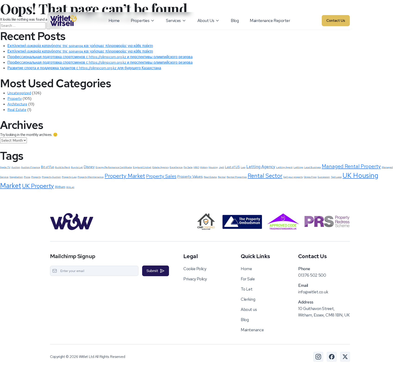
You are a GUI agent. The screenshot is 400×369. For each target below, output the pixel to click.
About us (249, 309)
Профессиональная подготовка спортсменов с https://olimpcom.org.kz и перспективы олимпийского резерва (100, 56)
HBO (196, 167)
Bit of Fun (47, 167)
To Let (246, 289)
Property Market (125, 175)
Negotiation (16, 176)
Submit (152, 270)
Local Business (312, 167)
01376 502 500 (312, 275)
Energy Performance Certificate (114, 167)
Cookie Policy (194, 268)
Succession (324, 176)
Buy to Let (77, 167)
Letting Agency (260, 166)
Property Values (190, 176)
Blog (235, 20)
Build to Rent (62, 167)
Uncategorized (19, 93)
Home (114, 20)
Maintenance (252, 329)
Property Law (69, 176)
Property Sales (161, 176)
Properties (140, 20)
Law (243, 167)
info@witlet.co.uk (313, 291)
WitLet (70, 187)
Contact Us (335, 20)
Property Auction (51, 176)
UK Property (38, 186)
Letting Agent (284, 167)
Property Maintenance (91, 176)
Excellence (176, 167)
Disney (89, 167)
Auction (15, 167)
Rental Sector (265, 176)
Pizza (27, 176)
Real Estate (16, 109)
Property (14, 98)
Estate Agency (160, 167)
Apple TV (5, 167)
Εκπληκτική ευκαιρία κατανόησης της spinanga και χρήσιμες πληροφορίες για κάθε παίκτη (80, 45)
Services (173, 20)
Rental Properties (237, 176)
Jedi (221, 167)
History (204, 167)
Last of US (232, 167)
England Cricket (142, 167)
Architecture (17, 104)
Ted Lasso (336, 176)
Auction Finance (30, 167)
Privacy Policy (195, 278)
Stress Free (310, 176)
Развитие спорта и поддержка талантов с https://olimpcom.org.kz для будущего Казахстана (84, 68)
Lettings (298, 167)
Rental (222, 176)
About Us (205, 20)
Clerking (248, 299)
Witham (60, 187)
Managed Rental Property (351, 166)
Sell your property (293, 176)
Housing (213, 167)
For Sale (188, 167)
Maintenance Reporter (270, 20)
